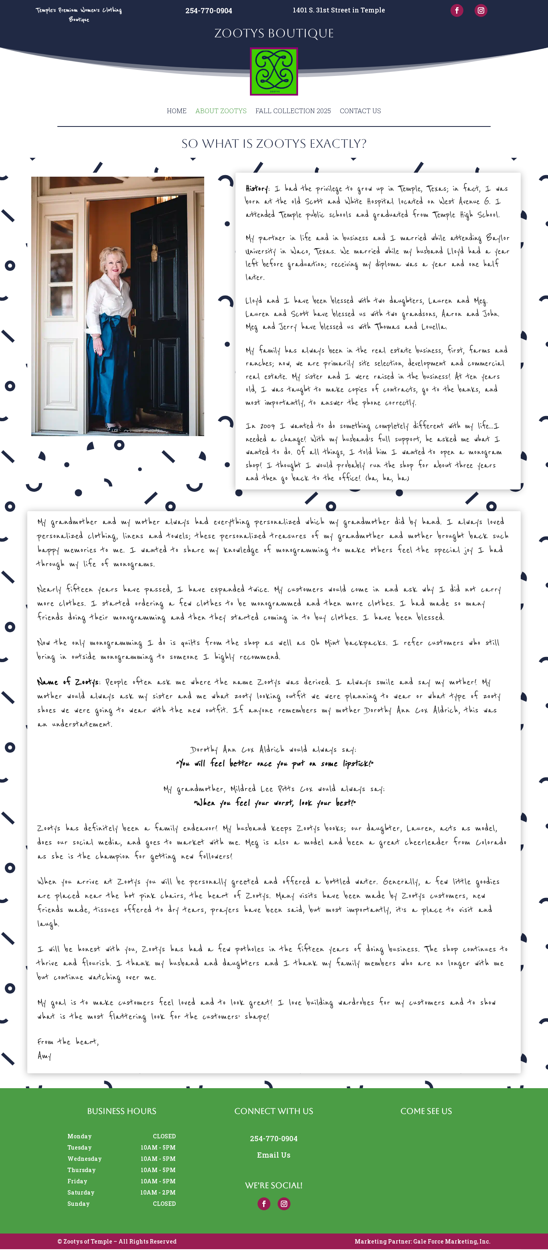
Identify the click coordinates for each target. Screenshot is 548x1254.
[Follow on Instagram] (481, 10)
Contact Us (360, 110)
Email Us (273, 1155)
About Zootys (221, 110)
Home (177, 110)
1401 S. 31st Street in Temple (339, 10)
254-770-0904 (208, 10)
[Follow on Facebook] (457, 10)
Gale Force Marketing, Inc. (452, 1241)
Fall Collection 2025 (293, 110)
